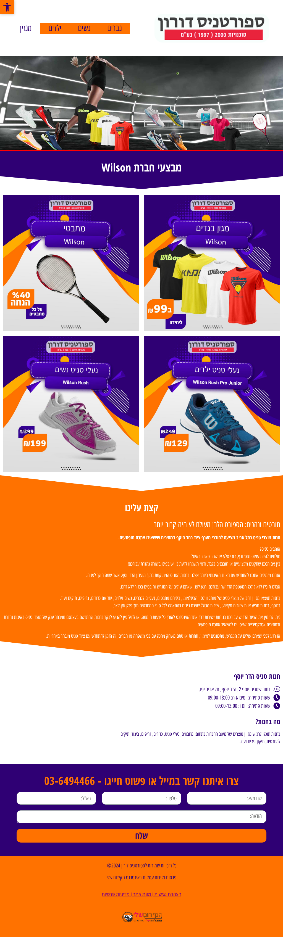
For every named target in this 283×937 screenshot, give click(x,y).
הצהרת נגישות (167, 894)
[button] (7, 7)
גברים (114, 28)
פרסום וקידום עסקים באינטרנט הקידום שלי (141, 877)
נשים (84, 28)
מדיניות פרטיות (116, 894)
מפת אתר (142, 894)
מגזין (26, 28)
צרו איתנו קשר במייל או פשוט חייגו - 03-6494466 (141, 780)
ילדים (54, 28)
